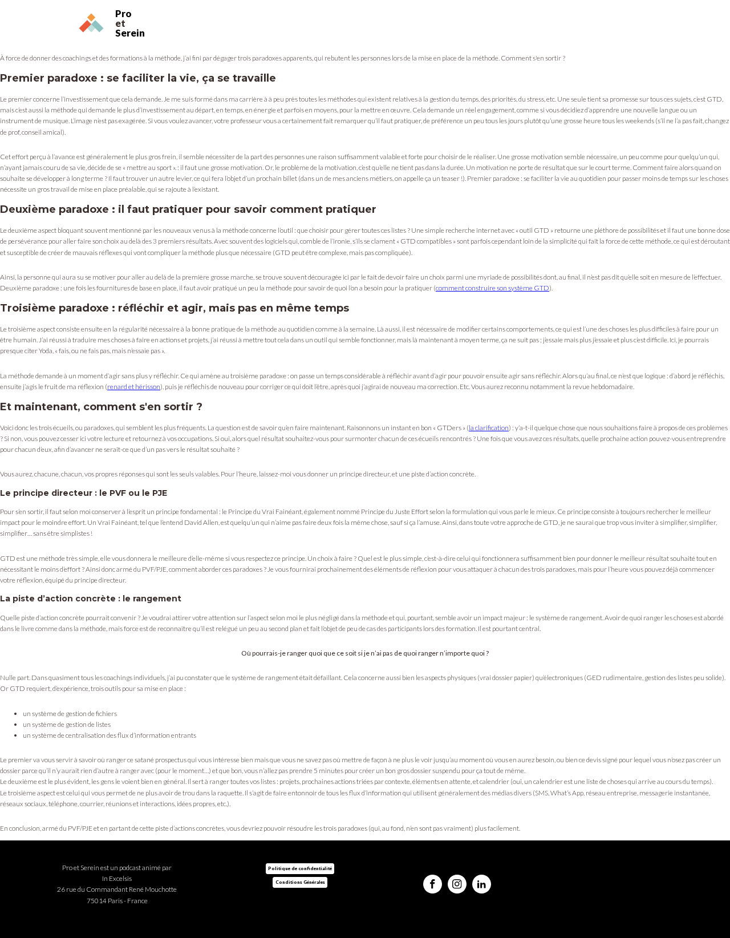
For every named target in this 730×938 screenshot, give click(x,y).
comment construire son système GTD (492, 288)
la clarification (489, 427)
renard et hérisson (133, 386)
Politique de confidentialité (300, 868)
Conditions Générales (300, 882)
